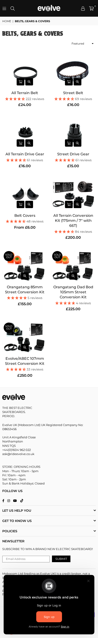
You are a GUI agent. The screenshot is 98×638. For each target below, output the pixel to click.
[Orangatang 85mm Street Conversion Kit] (25, 265)
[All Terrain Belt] (25, 71)
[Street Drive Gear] (73, 132)
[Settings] (83, 8)
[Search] (12, 8)
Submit (61, 559)
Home (6, 21)
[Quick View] (29, 81)
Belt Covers (24, 215)
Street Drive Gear (73, 154)
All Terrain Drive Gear (24, 154)
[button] (91, 8)
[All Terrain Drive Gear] (25, 132)
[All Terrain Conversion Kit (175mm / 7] (73, 194)
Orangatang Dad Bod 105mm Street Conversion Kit (73, 292)
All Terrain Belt (24, 93)
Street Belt (73, 93)
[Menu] (4, 8)
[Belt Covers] (25, 194)
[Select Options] (20, 81)
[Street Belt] (73, 71)
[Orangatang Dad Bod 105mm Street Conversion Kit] (73, 265)
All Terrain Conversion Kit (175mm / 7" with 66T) (73, 220)
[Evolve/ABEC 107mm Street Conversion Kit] (25, 337)
